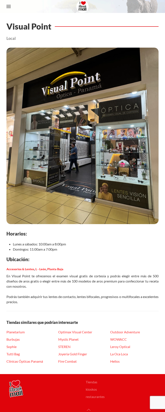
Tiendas (91, 382)
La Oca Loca (119, 354)
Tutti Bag (13, 354)
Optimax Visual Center (75, 332)
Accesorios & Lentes (20, 269)
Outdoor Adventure (125, 332)
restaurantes (95, 397)
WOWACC (118, 339)
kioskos (91, 389)
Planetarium (15, 332)
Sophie (11, 347)
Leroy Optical (120, 347)
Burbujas (13, 339)
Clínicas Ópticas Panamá (24, 361)
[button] (8, 6)
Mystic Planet (68, 339)
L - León (40, 269)
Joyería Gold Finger (72, 354)
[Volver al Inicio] (82, 6)
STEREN (64, 347)
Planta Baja (55, 269)
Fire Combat (67, 361)
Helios (115, 361)
